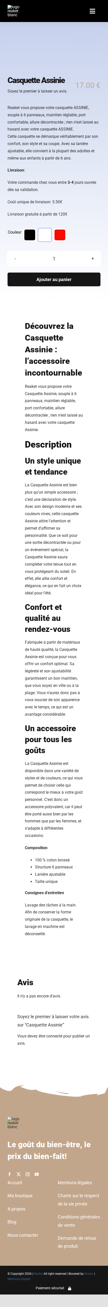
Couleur (14, 232)
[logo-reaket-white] (16, 7)
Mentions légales (19, 1279)
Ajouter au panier (54, 279)
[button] (30, 235)
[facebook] (10, 1174)
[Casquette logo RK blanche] (52, 53)
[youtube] (37, 1174)
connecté (54, 1036)
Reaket (38, 1273)
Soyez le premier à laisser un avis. (37, 91)
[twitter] (19, 1174)
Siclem (88, 1273)
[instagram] (28, 1174)
